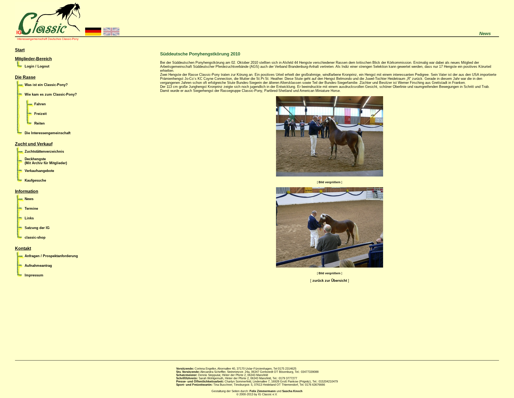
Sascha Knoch (292, 391)
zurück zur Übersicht (329, 281)
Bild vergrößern (330, 182)
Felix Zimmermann (263, 391)
